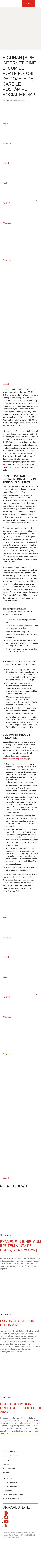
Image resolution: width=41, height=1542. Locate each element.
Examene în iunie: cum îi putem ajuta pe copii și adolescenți (20, 1246)
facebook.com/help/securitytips (16, 759)
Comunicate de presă (11, 1456)
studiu (20, 389)
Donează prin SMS (10, 1482)
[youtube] (6, 1522)
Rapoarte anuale (9, 1468)
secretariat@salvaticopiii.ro (11, 1537)
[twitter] (6, 1527)
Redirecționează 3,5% (11, 1499)
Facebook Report (22, 816)
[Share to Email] (19, 347)
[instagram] (6, 1514)
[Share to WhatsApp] (19, 330)
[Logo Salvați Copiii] (20, 1442)
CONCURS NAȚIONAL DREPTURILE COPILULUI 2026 (20, 1408)
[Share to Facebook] (19, 278)
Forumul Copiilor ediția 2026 (17, 1323)
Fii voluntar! (7, 1490)
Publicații (6, 1464)
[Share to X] (19, 295)
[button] (38, 4)
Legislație (6, 1472)
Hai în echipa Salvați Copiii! (13, 1495)
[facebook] (6, 1518)
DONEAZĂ (28, 3)
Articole (6, 1460)
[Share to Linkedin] (19, 312)
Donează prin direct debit (12, 1486)
